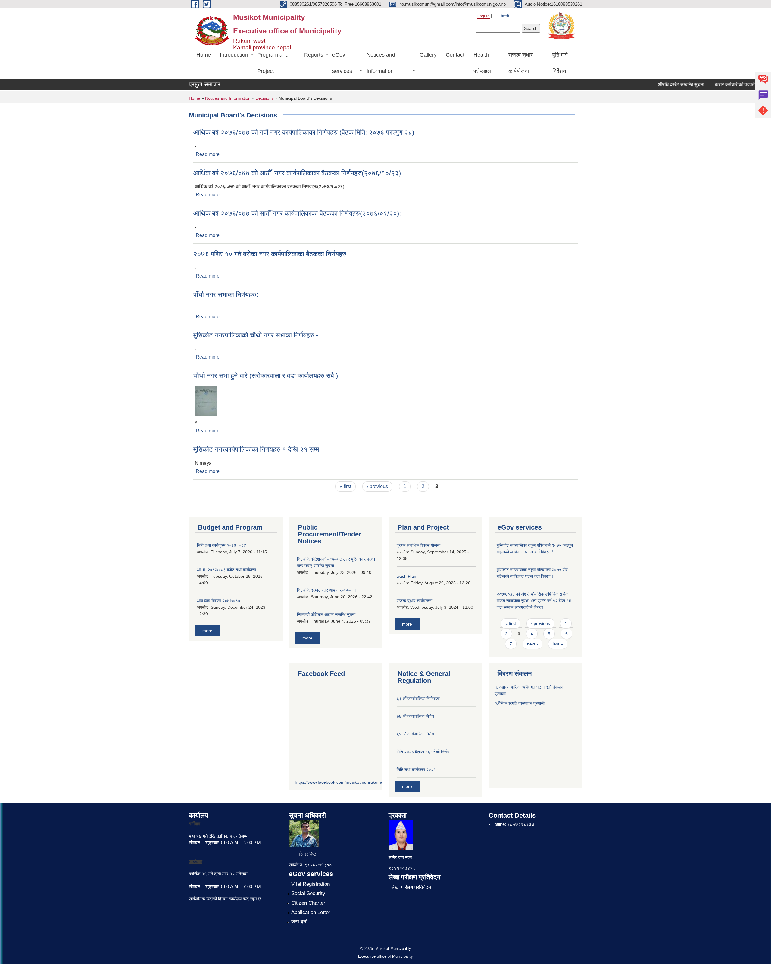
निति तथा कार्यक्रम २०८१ (416, 769)
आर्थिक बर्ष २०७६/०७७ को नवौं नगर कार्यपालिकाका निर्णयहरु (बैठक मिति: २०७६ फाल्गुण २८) (303, 132)
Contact (455, 55)
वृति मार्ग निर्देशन (559, 63)
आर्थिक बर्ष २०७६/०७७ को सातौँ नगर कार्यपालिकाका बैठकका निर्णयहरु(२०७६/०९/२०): (297, 213)
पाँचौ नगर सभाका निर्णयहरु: (225, 294)
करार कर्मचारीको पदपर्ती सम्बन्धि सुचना (736, 84)
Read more (208, 154)
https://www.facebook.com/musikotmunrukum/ (338, 782)
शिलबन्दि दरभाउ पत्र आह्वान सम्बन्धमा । (326, 590)
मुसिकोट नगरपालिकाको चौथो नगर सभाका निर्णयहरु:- (255, 335)
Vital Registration (310, 884)
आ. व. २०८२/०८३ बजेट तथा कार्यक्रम (226, 569)
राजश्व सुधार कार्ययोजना (520, 63)
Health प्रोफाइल (482, 63)
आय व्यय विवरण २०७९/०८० (218, 600)
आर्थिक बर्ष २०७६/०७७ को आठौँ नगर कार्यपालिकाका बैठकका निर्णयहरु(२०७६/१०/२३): (298, 173)
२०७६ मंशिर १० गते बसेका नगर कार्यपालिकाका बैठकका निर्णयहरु (269, 254)
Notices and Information (381, 63)
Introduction (234, 55)
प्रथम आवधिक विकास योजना (418, 545)
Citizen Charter (308, 903)
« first (345, 486)
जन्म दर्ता (299, 922)
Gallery (428, 55)
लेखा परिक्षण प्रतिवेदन (411, 887)
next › (532, 644)
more (207, 630)
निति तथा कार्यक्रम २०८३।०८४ (221, 545)
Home (203, 55)
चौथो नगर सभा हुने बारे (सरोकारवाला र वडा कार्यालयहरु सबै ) (265, 375)
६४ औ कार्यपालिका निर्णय (415, 734)
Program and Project (273, 63)
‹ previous (377, 486)
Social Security (308, 893)
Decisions (264, 98)
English (483, 16)
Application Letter (310, 912)
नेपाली (505, 16)
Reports (313, 55)
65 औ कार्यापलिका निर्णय (415, 716)
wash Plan (406, 576)
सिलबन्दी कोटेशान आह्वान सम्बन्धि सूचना (326, 614)
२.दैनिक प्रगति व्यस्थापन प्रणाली (520, 703)
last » (558, 644)
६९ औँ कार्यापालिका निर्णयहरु (418, 698)
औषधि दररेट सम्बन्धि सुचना (669, 84)
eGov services (342, 63)
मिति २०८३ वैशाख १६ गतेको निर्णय (423, 751)
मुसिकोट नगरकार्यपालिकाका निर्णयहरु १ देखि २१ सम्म (256, 449)
